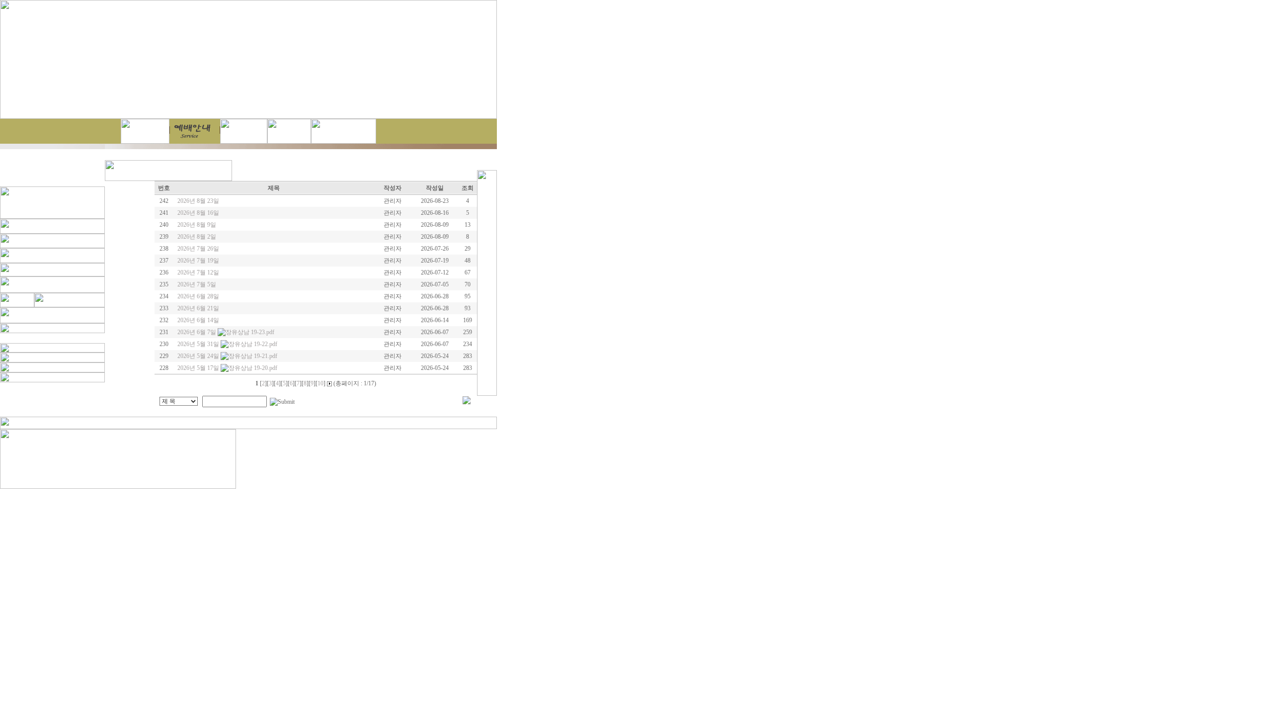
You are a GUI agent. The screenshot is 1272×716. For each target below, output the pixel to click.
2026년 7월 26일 (198, 248)
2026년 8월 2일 (196, 236)
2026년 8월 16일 (198, 212)
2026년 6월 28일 (198, 296)
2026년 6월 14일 (198, 320)
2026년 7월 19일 (198, 260)
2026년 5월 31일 (199, 344)
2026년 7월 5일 (196, 284)
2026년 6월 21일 (198, 308)
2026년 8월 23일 (198, 200)
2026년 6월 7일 (197, 332)
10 (320, 383)
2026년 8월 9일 (196, 224)
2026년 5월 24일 (199, 356)
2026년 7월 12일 (198, 272)
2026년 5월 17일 (199, 367)
